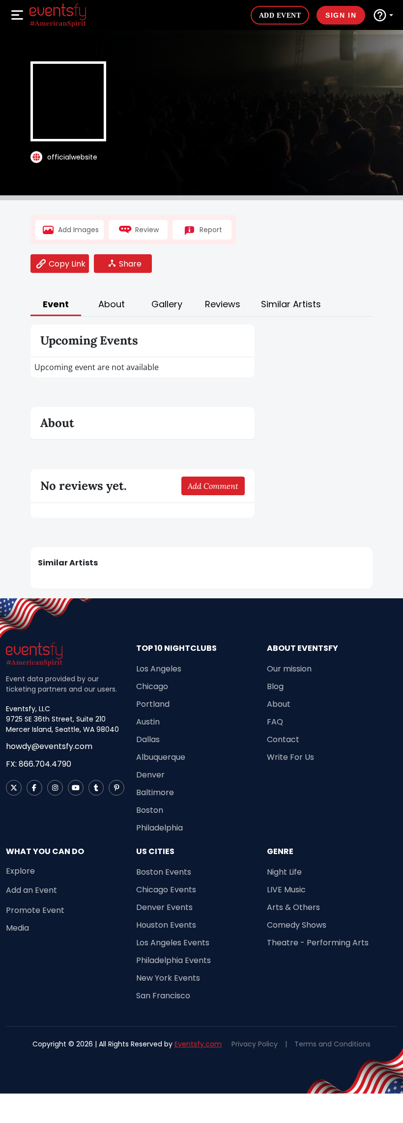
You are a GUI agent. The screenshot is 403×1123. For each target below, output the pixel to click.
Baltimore (155, 792)
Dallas (148, 739)
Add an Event (31, 890)
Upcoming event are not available (96, 367)
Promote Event (35, 910)
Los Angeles (158, 668)
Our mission (289, 668)
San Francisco (163, 995)
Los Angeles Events (172, 942)
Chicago (152, 686)
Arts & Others (293, 907)
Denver (150, 774)
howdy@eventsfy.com (49, 746)
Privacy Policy (254, 1044)
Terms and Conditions (332, 1044)
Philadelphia (159, 827)
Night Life (284, 872)
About (278, 704)
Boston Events (163, 872)
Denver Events (164, 907)
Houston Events (166, 925)
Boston (149, 810)
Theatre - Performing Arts (318, 942)
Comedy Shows (296, 925)
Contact (283, 739)
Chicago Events (166, 889)
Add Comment (213, 486)
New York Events (168, 978)
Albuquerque (160, 757)
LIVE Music (286, 889)
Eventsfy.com (198, 1044)
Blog (275, 686)
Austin (148, 721)
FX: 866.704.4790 (38, 764)
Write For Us (290, 757)
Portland (153, 704)
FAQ (275, 721)
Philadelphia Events (173, 960)
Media (17, 928)
